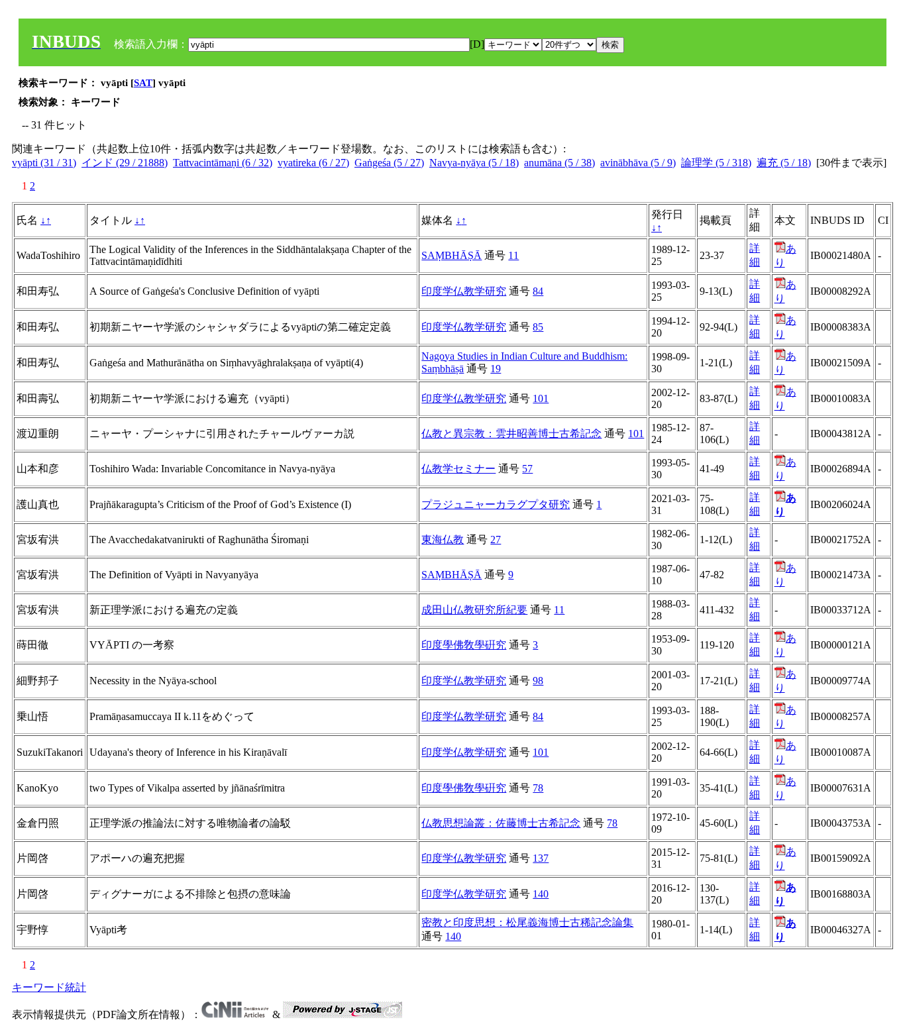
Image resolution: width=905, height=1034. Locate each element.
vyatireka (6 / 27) (313, 162)
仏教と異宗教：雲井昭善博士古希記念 (511, 433)
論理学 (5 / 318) (716, 162)
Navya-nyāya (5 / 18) (474, 162)
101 (541, 398)
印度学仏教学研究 (463, 291)
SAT (143, 83)
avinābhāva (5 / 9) (638, 162)
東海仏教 (442, 539)
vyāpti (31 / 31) (44, 162)
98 (538, 680)
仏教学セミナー (458, 468)
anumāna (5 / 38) (559, 162)
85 (538, 327)
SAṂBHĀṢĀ (451, 255)
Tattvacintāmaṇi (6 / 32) (222, 162)
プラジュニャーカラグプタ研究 (495, 504)
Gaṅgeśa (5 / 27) (389, 162)
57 (527, 468)
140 (541, 894)
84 (538, 291)
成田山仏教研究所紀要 (474, 609)
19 (495, 368)
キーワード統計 (49, 987)
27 (495, 539)
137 (541, 858)
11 (513, 255)
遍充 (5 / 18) (784, 162)
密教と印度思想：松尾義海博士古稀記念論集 (527, 922)
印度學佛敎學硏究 (463, 644)
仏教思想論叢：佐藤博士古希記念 (500, 823)
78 (538, 788)
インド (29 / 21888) (124, 162)
